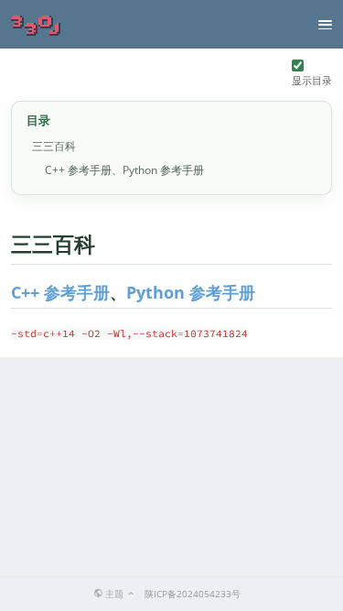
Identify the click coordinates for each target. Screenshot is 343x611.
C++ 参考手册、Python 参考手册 (124, 170)
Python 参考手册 (190, 292)
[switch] (298, 65)
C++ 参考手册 (60, 292)
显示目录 (312, 80)
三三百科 (54, 146)
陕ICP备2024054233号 (193, 593)
